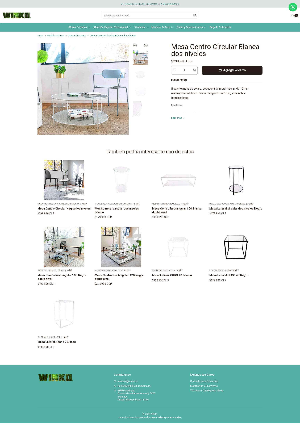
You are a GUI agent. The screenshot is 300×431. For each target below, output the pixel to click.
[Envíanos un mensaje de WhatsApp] (293, 7)
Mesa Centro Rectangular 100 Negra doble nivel (62, 277)
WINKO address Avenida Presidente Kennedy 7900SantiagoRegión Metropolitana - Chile (136, 395)
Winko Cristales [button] (78, 27)
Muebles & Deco (55, 35)
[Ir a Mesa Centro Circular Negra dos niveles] (64, 180)
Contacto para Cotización (204, 381)
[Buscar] (195, 15)
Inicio (40, 35)
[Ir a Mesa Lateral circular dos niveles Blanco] (121, 180)
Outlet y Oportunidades (190, 27)
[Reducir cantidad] (174, 70)
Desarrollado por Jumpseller (166, 417)
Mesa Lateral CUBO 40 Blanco (172, 275)
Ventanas (139, 27)
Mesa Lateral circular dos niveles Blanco (117, 210)
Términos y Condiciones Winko (206, 390)
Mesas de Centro (77, 35)
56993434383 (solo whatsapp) (134, 385)
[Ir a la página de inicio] (16, 15)
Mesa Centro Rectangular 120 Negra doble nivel (119, 277)
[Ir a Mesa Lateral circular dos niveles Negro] (235, 180)
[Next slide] (144, 46)
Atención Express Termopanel (110, 27)
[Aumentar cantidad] (194, 70)
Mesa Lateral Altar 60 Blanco (57, 342)
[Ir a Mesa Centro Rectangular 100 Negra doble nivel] (64, 247)
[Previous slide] (136, 46)
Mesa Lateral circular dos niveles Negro (235, 208)
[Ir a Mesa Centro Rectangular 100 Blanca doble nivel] (178, 180)
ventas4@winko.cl (128, 381)
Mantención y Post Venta (204, 385)
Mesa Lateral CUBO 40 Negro (228, 275)
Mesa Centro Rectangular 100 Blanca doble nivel (177, 210)
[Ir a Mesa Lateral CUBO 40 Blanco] (178, 247)
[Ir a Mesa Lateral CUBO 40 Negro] (235, 247)
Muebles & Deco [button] (160, 27)
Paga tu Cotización (220, 27)
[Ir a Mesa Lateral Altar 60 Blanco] (64, 314)
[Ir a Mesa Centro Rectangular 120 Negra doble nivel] (121, 247)
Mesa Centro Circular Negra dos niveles (64, 208)
